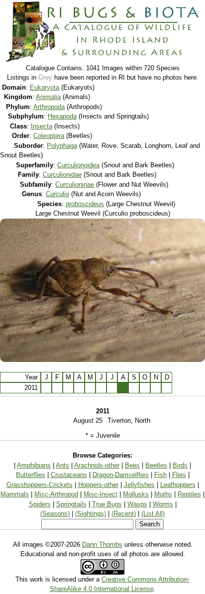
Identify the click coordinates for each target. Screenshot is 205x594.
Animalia (48, 97)
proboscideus (85, 204)
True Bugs (107, 504)
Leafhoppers (178, 484)
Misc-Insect (100, 494)
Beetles (156, 465)
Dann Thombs (102, 544)
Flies (179, 474)
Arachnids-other (96, 465)
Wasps (137, 504)
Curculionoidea (78, 165)
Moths (163, 494)
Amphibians (34, 465)
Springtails (71, 504)
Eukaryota (44, 87)
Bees (132, 465)
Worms (163, 504)
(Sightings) (90, 513)
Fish (160, 474)
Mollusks (136, 494)
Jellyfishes (139, 484)
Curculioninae (74, 184)
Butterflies (30, 474)
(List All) (153, 513)
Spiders (40, 504)
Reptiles (189, 494)
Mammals (14, 494)
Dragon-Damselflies (121, 474)
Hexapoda (62, 116)
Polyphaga (62, 145)
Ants (62, 465)
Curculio (57, 194)
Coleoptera (48, 135)
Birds (180, 465)
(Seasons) (55, 513)
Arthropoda (49, 107)
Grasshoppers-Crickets (39, 484)
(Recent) (123, 513)
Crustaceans (69, 474)
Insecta (41, 126)
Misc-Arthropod (56, 494)
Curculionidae (62, 174)
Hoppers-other (98, 484)
